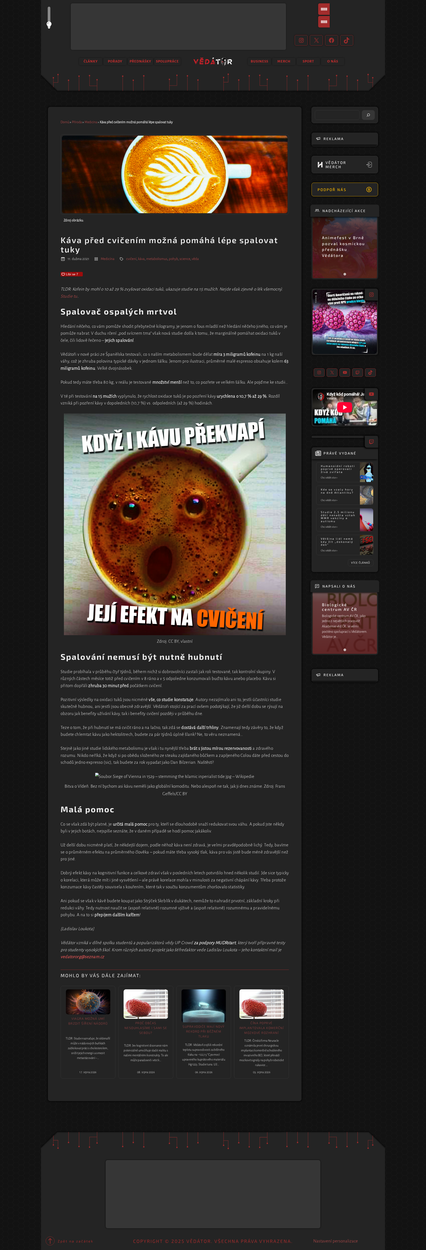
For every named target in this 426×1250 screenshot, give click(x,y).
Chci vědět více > (330, 478)
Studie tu (69, 296)
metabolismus (156, 259)
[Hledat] (368, 115)
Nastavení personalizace (335, 1241)
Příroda (77, 122)
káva (141, 259)
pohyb (173, 259)
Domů (65, 122)
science (184, 259)
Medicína (91, 122)
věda (195, 259)
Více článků (360, 562)
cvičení (131, 259)
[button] (345, 322)
